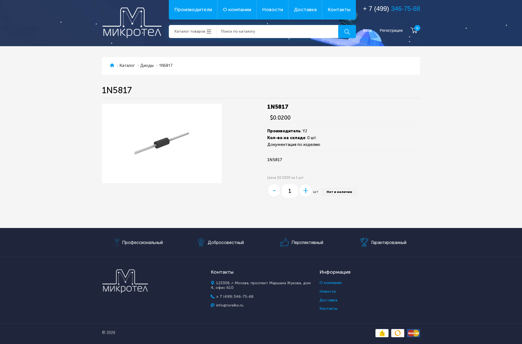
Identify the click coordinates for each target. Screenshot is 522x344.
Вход (367, 30)
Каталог (127, 66)
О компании (237, 9)
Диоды (147, 66)
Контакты (339, 9)
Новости (272, 9)
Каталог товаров (189, 31)
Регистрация (391, 30)
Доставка (305, 9)
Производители (193, 9)
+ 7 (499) (391, 8)
